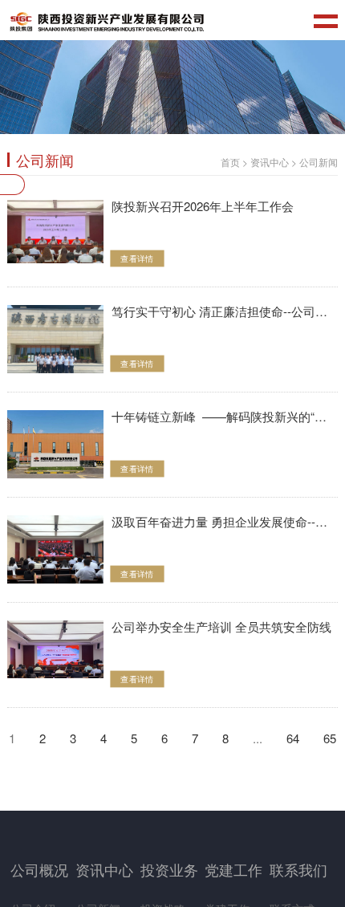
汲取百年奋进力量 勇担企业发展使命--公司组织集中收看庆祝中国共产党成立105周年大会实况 (225, 521)
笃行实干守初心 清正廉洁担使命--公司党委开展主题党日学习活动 (225, 311)
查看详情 (137, 258)
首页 (230, 162)
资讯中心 (269, 162)
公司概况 (39, 869)
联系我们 (298, 869)
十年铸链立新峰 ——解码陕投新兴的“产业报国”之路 (225, 416)
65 (329, 738)
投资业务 (169, 869)
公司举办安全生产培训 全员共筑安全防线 (221, 626)
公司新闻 (318, 162)
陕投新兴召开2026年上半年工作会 (203, 206)
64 (292, 738)
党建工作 (233, 869)
